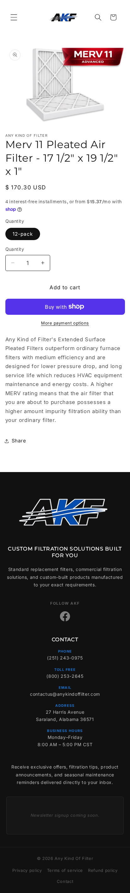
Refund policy (103, 870)
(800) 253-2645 (64, 676)
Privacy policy (27, 870)
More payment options (65, 323)
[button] (13, 17)
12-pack (23, 234)
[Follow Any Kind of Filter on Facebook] (65, 616)
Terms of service (65, 870)
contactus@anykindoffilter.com (65, 694)
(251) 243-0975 (65, 657)
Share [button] (19, 441)
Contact (65, 881)
